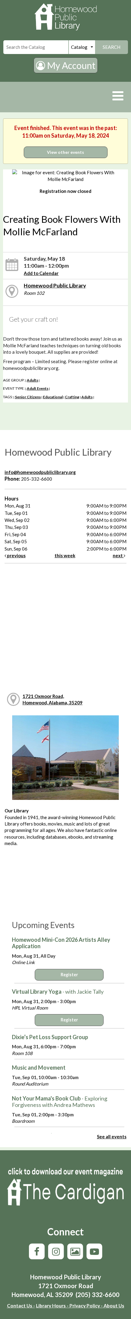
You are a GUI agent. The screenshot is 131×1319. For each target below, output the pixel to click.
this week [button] (65, 555)
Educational (53, 397)
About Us (113, 1305)
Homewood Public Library (55, 285)
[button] (117, 95)
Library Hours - (52, 1305)
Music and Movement (39, 1067)
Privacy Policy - (86, 1305)
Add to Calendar (41, 273)
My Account (70, 65)
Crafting (72, 397)
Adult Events (37, 388)
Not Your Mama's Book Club (59, 1101)
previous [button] (16, 555)
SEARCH (111, 47)
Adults (32, 380)
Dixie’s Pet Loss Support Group (50, 1037)
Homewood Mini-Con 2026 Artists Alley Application (61, 943)
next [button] (118, 555)
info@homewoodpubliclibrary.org (40, 472)
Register (69, 974)
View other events (65, 152)
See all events (111, 1136)
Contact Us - (21, 1305)
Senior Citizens (28, 397)
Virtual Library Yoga (58, 991)
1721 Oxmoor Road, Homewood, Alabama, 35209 (53, 699)
